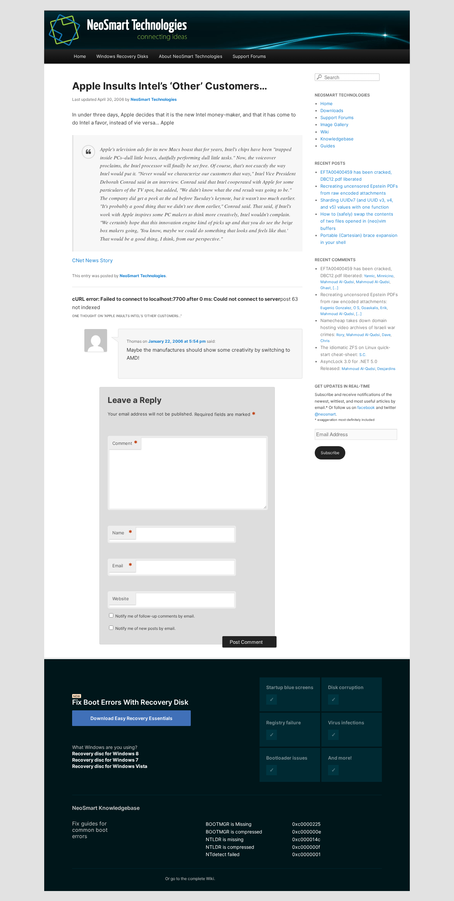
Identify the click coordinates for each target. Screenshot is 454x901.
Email (122, 565)
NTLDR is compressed (230, 847)
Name (122, 532)
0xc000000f (306, 847)
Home (80, 56)
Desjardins (386, 368)
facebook (366, 407)
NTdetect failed (223, 854)
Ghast (325, 287)
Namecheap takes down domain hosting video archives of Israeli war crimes (357, 327)
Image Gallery (334, 124)
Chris (325, 340)
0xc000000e (306, 831)
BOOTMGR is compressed (234, 831)
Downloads (331, 110)
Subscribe (330, 452)
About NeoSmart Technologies (190, 56)
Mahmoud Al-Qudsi (337, 281)
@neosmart (325, 414)
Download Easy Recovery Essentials (131, 718)
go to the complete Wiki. (192, 878)
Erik (383, 307)
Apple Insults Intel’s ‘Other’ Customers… (169, 86)
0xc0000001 (306, 854)
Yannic (369, 275)
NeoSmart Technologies (154, 99)
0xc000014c (306, 839)
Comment (125, 443)
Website (120, 598)
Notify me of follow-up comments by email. (155, 616)
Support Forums (249, 56)
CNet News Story (92, 260)
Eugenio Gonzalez (335, 307)
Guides (327, 145)
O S (356, 307)
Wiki (324, 131)
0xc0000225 (306, 824)
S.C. (362, 354)
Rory (340, 334)
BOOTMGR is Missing (229, 824)
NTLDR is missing (225, 839)
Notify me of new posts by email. (145, 628)
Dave (386, 334)
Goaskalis (369, 307)
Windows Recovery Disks (122, 56)
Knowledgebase (337, 138)
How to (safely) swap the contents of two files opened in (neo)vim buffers (356, 221)
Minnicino (385, 275)
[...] (335, 287)
